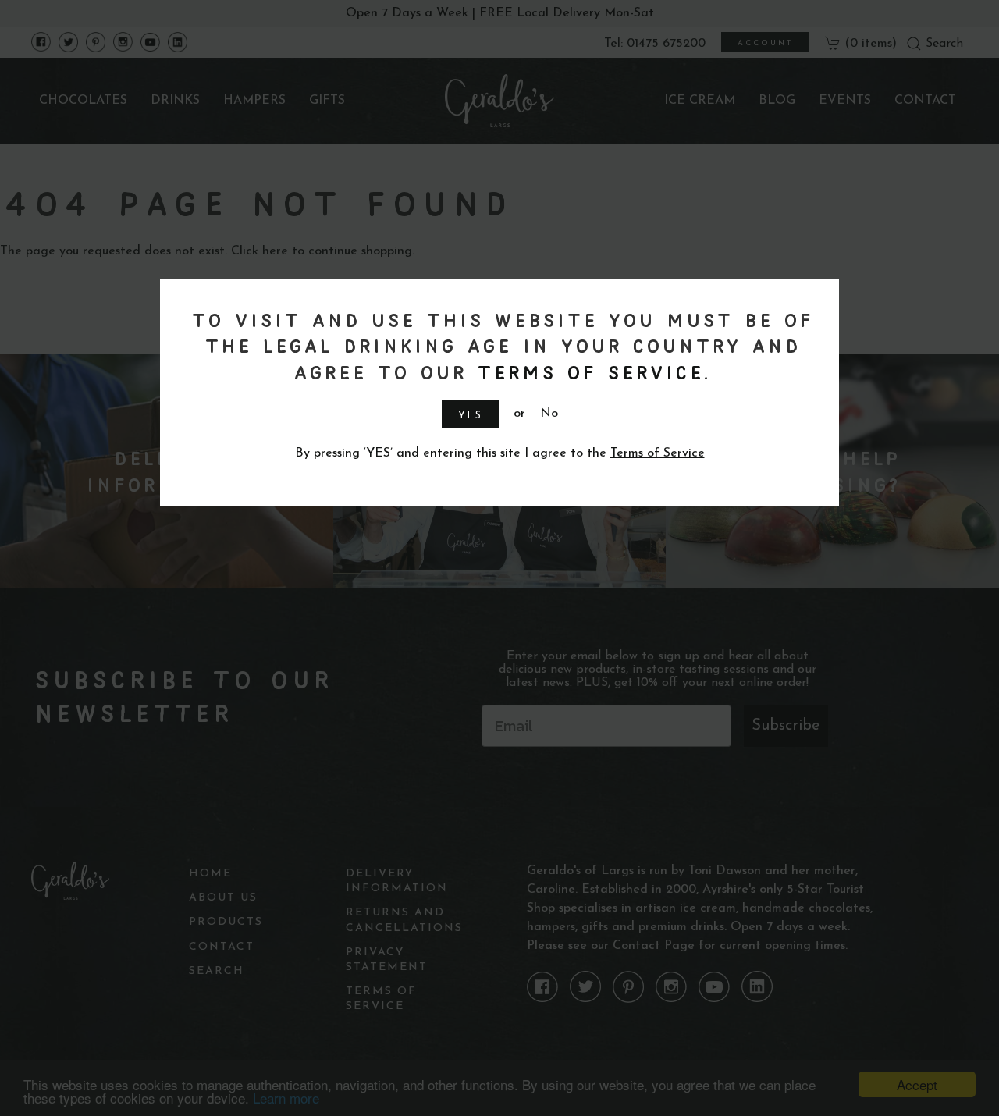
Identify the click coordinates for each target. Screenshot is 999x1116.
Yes (470, 416)
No (549, 413)
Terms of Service (588, 372)
